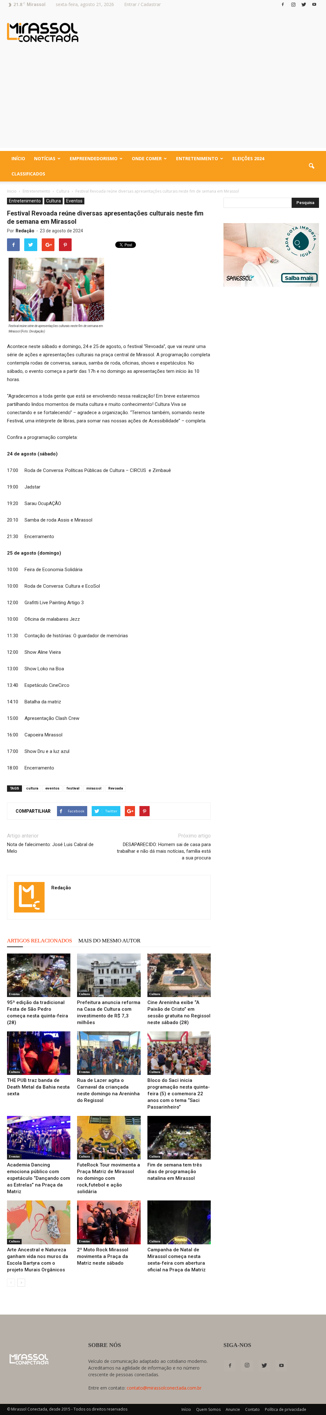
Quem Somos (208, 1409)
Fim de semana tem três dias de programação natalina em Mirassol (174, 1171)
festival (73, 788)
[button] (311, 166)
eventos (52, 788)
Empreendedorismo (93, 158)
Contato (252, 1409)
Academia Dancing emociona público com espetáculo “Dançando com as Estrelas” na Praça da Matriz (38, 1178)
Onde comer (147, 158)
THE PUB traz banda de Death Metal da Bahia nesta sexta (38, 1087)
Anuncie (233, 1409)
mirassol (93, 788)
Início (18, 158)
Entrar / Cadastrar (142, 4)
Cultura (53, 200)
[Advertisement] (163, 103)
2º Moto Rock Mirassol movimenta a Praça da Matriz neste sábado (102, 1256)
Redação (25, 230)
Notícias (44, 158)
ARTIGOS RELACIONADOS (39, 941)
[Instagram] (293, 4)
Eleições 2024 (248, 158)
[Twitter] (303, 4)
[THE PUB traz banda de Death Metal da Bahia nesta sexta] (38, 1053)
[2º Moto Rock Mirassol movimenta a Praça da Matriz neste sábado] (108, 1222)
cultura (32, 788)
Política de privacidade (285, 1409)
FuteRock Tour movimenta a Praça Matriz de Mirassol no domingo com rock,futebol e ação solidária (108, 1178)
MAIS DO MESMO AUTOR (109, 941)
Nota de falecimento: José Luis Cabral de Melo (50, 848)
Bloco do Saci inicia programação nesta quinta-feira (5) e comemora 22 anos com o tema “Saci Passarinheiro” (178, 1093)
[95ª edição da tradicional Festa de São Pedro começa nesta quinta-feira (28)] (38, 975)
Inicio (12, 191)
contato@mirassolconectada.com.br (164, 1388)
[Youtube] (314, 4)
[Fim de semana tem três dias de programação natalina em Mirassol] (179, 1137)
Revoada (115, 788)
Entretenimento (197, 158)
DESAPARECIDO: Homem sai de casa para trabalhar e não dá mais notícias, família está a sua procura (164, 851)
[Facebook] (282, 4)
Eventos (74, 200)
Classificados (28, 174)
